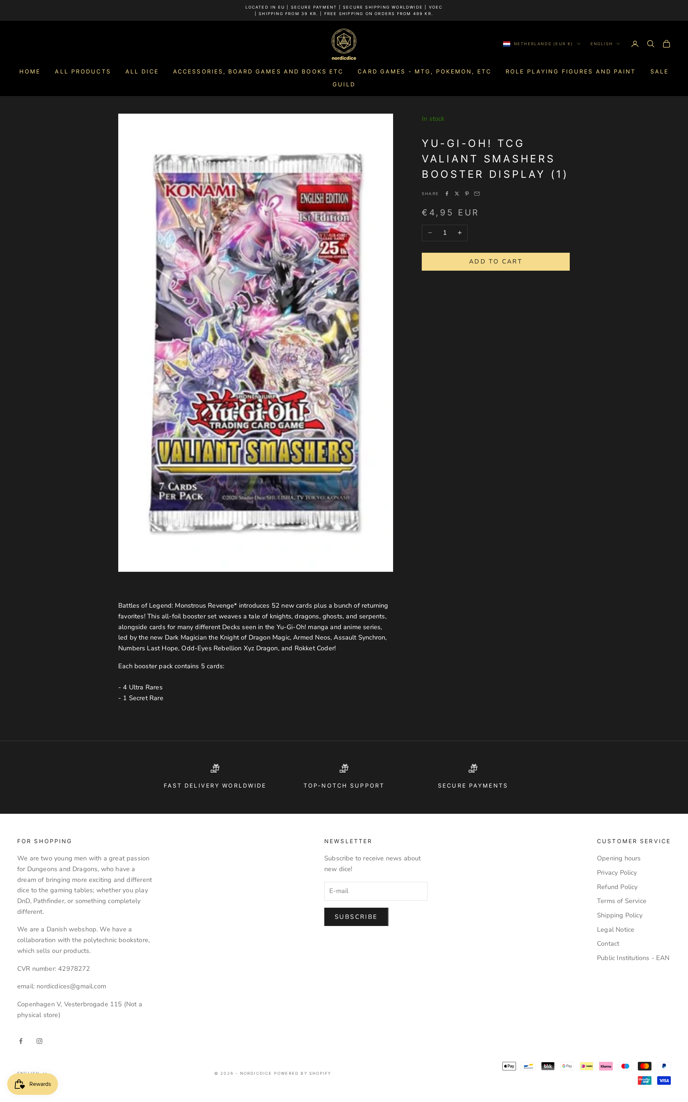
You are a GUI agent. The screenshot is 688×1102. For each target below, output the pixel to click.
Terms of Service (621, 901)
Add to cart (495, 261)
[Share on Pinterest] (467, 193)
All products (83, 71)
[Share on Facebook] (447, 193)
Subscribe (356, 917)
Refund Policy (617, 887)
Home (29, 71)
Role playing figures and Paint (571, 71)
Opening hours (619, 858)
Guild (344, 84)
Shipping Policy (619, 915)
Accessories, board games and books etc (258, 71)
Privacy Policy (617, 872)
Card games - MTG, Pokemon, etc (424, 71)
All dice (142, 71)
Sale (659, 71)
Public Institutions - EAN (633, 958)
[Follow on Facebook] (20, 1041)
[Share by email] (477, 193)
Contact (608, 943)
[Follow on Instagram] (39, 1041)
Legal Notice (615, 929)
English (602, 43)
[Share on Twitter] (457, 193)
